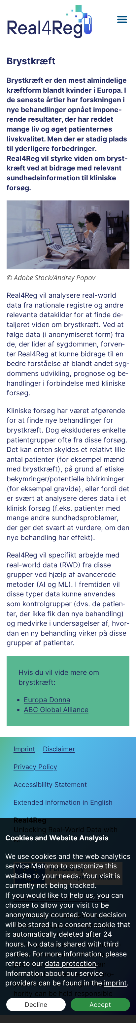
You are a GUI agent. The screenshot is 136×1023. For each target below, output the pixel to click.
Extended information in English (63, 802)
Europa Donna (47, 700)
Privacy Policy (35, 767)
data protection (70, 963)
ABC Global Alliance (56, 710)
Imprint (24, 749)
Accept (100, 1004)
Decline (36, 1004)
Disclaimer (59, 749)
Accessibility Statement (50, 785)
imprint (115, 983)
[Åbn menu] (122, 19)
